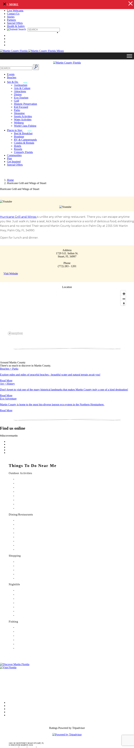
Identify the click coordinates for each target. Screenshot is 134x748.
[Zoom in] (123, 292)
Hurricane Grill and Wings (18, 216)
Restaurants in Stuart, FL (25, 520)
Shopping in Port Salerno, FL (27, 578)
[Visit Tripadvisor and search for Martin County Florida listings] (67, 734)
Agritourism (20, 85)
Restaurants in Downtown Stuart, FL (30, 525)
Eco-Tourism (21, 97)
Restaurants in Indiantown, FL (28, 537)
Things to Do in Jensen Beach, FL (29, 496)
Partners (11, 19)
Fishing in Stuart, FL (24, 627)
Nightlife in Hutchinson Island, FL (29, 599)
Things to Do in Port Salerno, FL (29, 504)
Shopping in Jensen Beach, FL (28, 570)
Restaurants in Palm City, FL (27, 545)
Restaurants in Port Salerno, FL (28, 550)
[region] (67, 312)
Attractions (20, 91)
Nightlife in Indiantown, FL (27, 603)
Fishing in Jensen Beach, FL (27, 644)
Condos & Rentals (24, 142)
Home (10, 179)
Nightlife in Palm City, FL (26, 611)
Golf (16, 100)
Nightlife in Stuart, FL (25, 590)
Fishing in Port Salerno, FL (27, 648)
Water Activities (22, 119)
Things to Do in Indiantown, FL (29, 492)
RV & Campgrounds (25, 139)
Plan (9, 158)
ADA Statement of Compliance (17, 694)
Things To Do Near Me (33, 466)
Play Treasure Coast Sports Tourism (30, 508)
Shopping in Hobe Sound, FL (28, 566)
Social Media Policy (11, 690)
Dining (18, 94)
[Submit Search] (36, 67)
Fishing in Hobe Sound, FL (27, 632)
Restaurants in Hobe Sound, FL (28, 529)
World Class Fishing (25, 125)
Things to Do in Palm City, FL (28, 500)
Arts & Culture (22, 88)
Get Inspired (14, 161)
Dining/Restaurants (21, 514)
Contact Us (13, 13)
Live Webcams (15, 10)
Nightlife (14, 584)
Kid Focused (21, 106)
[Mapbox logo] (15, 333)
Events (10, 74)
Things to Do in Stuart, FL (26, 479)
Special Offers (15, 23)
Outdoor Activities (20, 473)
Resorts (18, 149)
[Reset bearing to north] (123, 303)
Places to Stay (15, 130)
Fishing (13, 621)
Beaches (11, 77)
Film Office (6, 675)
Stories (10, 16)
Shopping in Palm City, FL (26, 574)
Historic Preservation (25, 103)
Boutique (19, 136)
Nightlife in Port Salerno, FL (27, 615)
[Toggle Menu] (129, 56)
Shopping (19, 113)
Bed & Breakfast (23, 133)
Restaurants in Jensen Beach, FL (28, 541)
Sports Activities (23, 116)
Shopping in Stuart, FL (25, 562)
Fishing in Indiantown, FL (26, 640)
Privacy (4, 685)
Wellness (19, 122)
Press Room (6, 680)
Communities (14, 155)
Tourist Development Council (16, 670)
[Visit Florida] (67, 667)
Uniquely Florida (23, 152)
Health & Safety (16, 26)
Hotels (17, 145)
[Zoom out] (123, 297)
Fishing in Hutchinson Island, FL (29, 636)
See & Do (13, 81)
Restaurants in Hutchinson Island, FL (30, 533)
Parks (17, 110)
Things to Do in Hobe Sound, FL (29, 483)
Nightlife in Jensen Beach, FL (27, 607)
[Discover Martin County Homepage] (67, 62)
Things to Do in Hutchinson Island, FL (31, 488)
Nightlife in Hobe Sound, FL (27, 595)
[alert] (67, 4)
